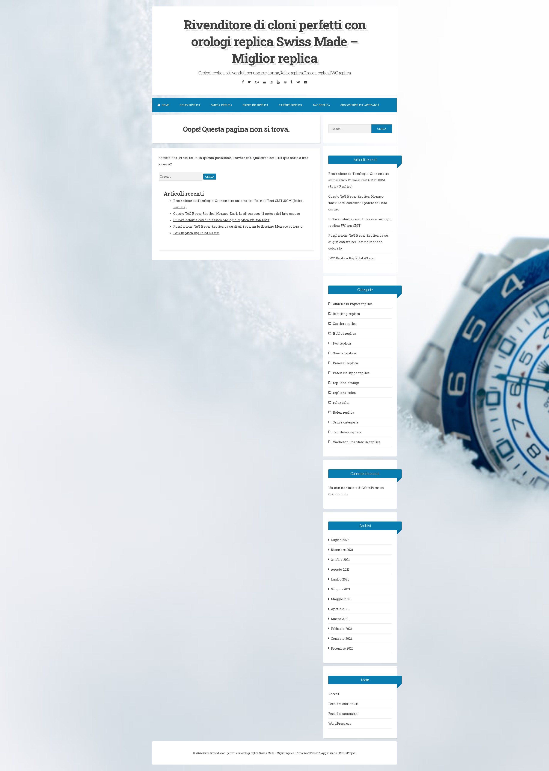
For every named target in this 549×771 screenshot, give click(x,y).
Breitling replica (255, 105)
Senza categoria (346, 422)
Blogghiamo (326, 753)
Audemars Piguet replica (353, 304)
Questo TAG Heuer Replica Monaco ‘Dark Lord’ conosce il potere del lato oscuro (236, 213)
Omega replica (221, 105)
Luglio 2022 (340, 540)
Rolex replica (190, 105)
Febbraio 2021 (341, 628)
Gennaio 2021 (341, 638)
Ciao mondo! (338, 494)
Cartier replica (291, 105)
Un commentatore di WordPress (354, 487)
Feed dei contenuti (343, 703)
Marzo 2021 (340, 619)
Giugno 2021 (340, 589)
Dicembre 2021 (342, 549)
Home (165, 105)
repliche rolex (344, 392)
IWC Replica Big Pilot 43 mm (196, 233)
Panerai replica (345, 363)
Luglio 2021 (340, 579)
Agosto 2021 (340, 569)
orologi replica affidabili (359, 105)
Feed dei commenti (343, 713)
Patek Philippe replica (351, 373)
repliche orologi (346, 383)
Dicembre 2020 (342, 648)
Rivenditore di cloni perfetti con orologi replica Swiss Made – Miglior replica (274, 41)
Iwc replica (321, 105)
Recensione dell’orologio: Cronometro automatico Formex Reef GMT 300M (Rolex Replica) (358, 180)
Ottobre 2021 (340, 559)
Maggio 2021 (341, 599)
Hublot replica (344, 333)
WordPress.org (339, 723)
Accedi (333, 694)
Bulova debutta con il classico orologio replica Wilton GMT (221, 220)
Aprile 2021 (340, 609)
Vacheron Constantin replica (357, 442)
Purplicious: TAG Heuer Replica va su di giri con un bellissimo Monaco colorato (237, 226)
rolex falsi (341, 402)
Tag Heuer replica (347, 432)
